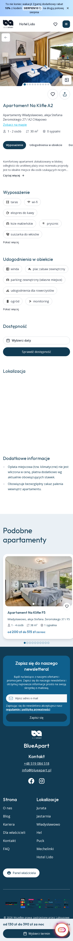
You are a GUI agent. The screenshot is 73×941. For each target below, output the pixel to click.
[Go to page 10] (48, 643)
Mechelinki (45, 849)
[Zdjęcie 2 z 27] (27, 84)
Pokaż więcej (11, 242)
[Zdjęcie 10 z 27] (48, 84)
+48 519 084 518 (36, 763)
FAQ (6, 849)
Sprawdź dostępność (36, 352)
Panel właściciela (24, 873)
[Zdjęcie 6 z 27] (38, 84)
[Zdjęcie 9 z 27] (46, 84)
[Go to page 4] (33, 643)
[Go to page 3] (30, 643)
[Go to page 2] (27, 643)
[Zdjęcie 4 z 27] (33, 84)
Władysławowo (48, 824)
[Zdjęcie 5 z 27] (35, 84)
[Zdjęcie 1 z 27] (25, 84)
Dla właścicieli (14, 832)
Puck (40, 840)
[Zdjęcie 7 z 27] (40, 84)
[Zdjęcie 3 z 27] (30, 84)
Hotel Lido (27, 24)
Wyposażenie (14, 145)
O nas (7, 808)
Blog (6, 816)
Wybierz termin (39, 934)
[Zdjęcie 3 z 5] (39, 604)
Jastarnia (43, 816)
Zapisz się (36, 718)
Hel (39, 832)
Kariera (9, 824)
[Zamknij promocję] (68, 8)
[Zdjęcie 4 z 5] (41, 604)
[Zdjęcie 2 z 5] (36, 604)
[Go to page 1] (25, 643)
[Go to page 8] (43, 643)
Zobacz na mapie (15, 125)
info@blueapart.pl (36, 770)
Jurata (41, 808)
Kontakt (9, 840)
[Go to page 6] (38, 643)
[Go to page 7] (40, 643)
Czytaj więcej (11, 175)
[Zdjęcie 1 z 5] (33, 604)
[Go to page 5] (35, 643)
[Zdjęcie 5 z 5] (44, 604)
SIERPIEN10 (31, 8)
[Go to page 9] (46, 643)
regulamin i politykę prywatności (28, 709)
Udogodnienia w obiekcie (46, 145)
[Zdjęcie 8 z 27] (43, 84)
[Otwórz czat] (62, 930)
